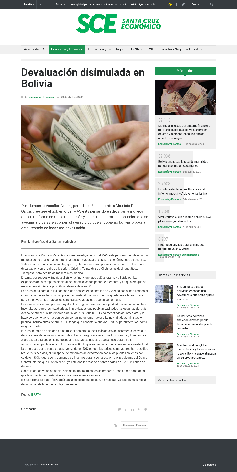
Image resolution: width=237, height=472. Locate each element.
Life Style (135, 49)
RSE (151, 49)
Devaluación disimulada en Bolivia (83, 78)
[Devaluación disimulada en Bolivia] (85, 147)
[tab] (185, 72)
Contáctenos (209, 464)
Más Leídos (185, 71)
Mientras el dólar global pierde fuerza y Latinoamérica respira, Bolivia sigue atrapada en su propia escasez (106, 4)
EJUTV (36, 394)
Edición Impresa (190, 255)
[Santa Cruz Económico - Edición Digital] (118, 31)
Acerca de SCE (35, 49)
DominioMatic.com (49, 464)
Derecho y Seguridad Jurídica (180, 49)
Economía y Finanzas (66, 49)
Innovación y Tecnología (105, 49)
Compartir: (29, 409)
